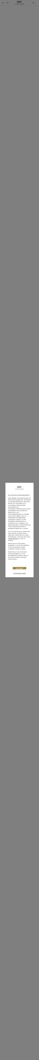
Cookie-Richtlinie (13, 538)
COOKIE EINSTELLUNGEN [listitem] (20, 573)
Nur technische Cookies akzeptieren (18, 495)
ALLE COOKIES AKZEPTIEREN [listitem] (19, 568)
